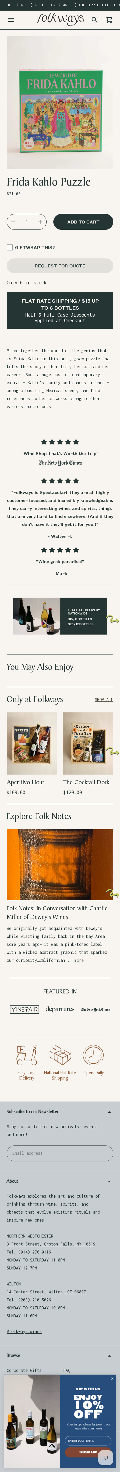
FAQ (66, 1370)
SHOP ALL (104, 699)
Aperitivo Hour (25, 782)
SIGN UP (88, 1452)
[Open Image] (60, 102)
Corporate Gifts (24, 1370)
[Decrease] (13, 221)
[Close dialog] (112, 1378)
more (79, 960)
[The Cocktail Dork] (88, 743)
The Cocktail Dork (86, 782)
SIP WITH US (88, 1389)
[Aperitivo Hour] (32, 743)
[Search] (94, 20)
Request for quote (60, 265)
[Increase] (40, 221)
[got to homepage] (60, 19)
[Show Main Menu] (10, 20)
